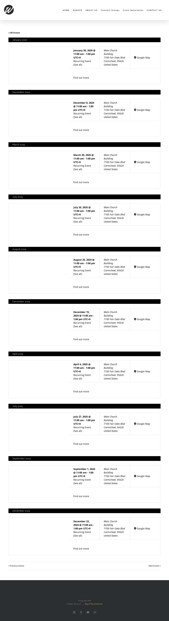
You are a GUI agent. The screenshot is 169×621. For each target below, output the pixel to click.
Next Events (154, 565)
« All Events (14, 32)
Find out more (81, 77)
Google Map (143, 57)
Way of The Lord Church (94, 604)
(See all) (77, 64)
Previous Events (17, 565)
